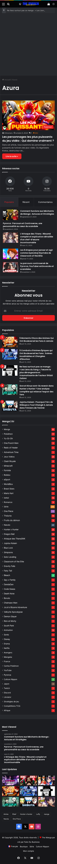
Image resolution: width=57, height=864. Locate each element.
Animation (8, 630)
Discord (7, 693)
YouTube (7, 670)
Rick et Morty (10, 621)
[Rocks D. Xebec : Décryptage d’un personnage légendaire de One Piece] (28, 780)
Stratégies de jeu (11, 701)
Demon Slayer (10, 616)
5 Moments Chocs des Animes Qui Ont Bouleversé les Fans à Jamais (37, 339)
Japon (6, 684)
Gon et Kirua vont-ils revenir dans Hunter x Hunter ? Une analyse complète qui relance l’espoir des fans (37, 390)
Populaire (9, 202)
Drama (7, 644)
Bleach (7, 575)
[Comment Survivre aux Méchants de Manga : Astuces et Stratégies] (10, 215)
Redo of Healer (11, 447)
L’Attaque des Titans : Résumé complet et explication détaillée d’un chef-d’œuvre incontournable (36, 238)
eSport (7, 479)
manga (46, 814)
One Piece (8, 511)
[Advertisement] (28, 43)
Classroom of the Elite (14, 561)
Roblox (7, 475)
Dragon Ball (9, 534)
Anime (6, 814)
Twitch (7, 688)
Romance (8, 502)
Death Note (9, 593)
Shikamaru (8, 133)
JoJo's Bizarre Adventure (15, 607)
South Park (9, 625)
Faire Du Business (32, 842)
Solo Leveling (10, 557)
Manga (7, 429)
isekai (6, 498)
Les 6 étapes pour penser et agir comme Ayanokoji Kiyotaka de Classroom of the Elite (36, 253)
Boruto (7, 598)
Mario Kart (8, 493)
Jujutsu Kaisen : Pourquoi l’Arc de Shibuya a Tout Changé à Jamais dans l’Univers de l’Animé (36, 405)
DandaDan (8, 584)
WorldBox (8, 484)
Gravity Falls (9, 566)
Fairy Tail (8, 570)
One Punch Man (11, 443)
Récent (26, 202)
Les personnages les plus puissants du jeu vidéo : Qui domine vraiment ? (28, 139)
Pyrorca (7, 675)
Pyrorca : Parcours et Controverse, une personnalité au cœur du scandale (22, 225)
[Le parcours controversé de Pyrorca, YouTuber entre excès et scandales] (10, 267)
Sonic (6, 634)
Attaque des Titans (14, 538)
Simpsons (8, 552)
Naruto (7, 525)
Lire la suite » (12, 156)
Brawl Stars (9, 488)
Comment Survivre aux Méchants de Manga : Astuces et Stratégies (37, 212)
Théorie (8, 515)
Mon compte (28, 851)
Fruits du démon (12, 520)
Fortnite (7, 470)
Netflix (7, 648)
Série (6, 507)
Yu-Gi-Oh (8, 438)
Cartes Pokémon (11, 666)
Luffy (38, 814)
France (7, 661)
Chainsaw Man (10, 603)
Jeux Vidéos (9, 457)
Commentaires (45, 202)
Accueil (7, 80)
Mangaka (8, 657)
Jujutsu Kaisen (10, 543)
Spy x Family (9, 580)
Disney (7, 639)
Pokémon (8, 434)
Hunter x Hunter (11, 529)
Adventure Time (11, 452)
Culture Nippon (10, 679)
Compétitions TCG (12, 706)
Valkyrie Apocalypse (13, 612)
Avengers (8, 652)
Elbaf (14, 814)
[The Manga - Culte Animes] (28, 4)
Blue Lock (8, 548)
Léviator (7, 697)
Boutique (24, 846)
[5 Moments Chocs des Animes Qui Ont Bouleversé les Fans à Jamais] (9, 342)
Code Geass (9, 589)
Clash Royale (10, 461)
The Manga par (48, 837)
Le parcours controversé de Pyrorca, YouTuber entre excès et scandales (37, 266)
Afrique (7, 710)
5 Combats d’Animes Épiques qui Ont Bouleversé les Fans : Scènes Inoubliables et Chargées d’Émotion (36, 355)
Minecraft (8, 466)
